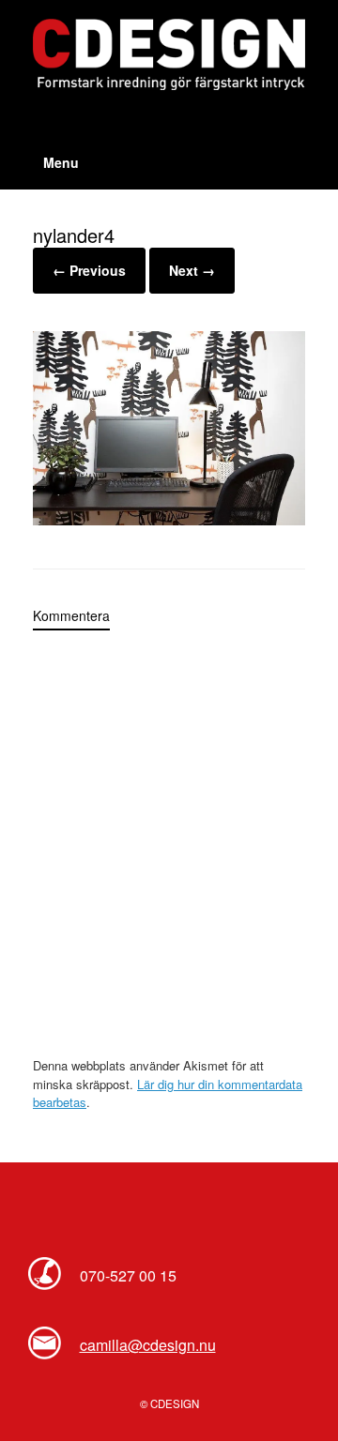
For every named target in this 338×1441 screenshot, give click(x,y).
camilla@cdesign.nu (148, 1345)
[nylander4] (169, 519)
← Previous (89, 270)
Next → (192, 270)
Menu (61, 162)
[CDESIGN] (169, 54)
